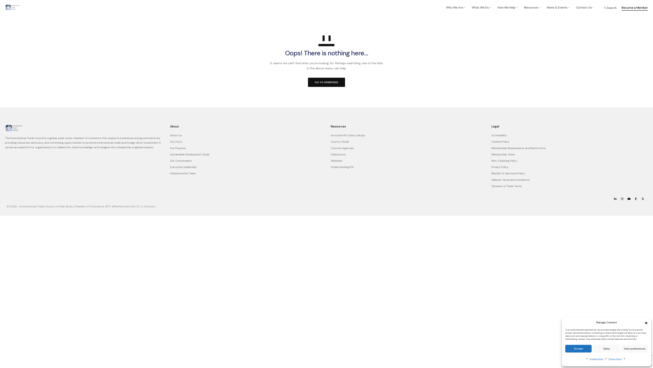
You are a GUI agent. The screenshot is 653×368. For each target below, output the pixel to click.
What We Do (480, 7)
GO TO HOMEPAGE (326, 82)
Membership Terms (503, 154)
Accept (578, 348)
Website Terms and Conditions (510, 180)
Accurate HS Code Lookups (348, 135)
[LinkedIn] (615, 199)
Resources (531, 7)
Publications (338, 154)
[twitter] (643, 199)
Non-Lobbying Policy (504, 161)
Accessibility (499, 135)
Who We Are (454, 7)
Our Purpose (178, 148)
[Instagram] (622, 199)
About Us (176, 135)
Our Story (176, 141)
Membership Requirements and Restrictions (518, 148)
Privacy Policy (615, 359)
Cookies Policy (596, 359)
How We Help (506, 7)
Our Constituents (181, 161)
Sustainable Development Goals (190, 154)
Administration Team (183, 173)
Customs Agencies (342, 148)
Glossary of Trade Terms (506, 186)
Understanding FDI (342, 167)
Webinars (336, 161)
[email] (636, 199)
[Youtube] (629, 199)
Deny (607, 348)
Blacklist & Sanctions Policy (508, 173)
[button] (646, 322)
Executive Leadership (183, 167)
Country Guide (340, 141)
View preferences (635, 348)
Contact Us (584, 7)
